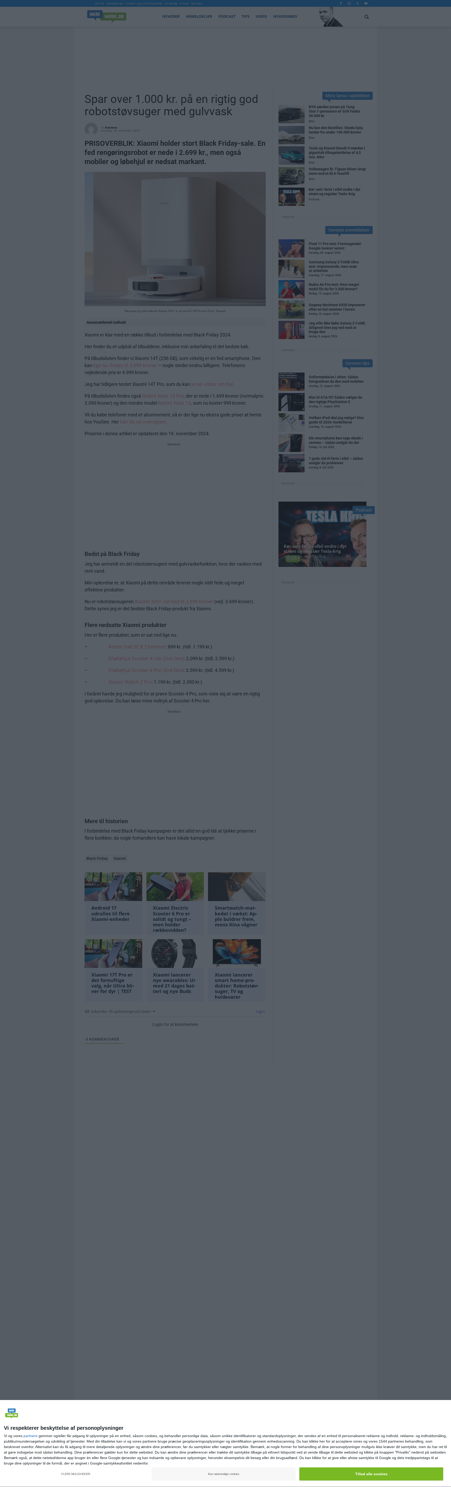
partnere (30, 1436)
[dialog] (225, 1443)
